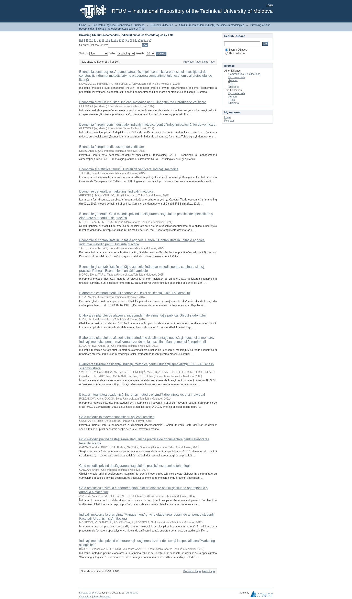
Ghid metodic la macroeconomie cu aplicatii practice (116, 417)
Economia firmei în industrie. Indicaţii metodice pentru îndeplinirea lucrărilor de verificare (142, 102)
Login (269, 5)
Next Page (208, 61)
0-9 (81, 40)
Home (82, 25)
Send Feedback (102, 596)
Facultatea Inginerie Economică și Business (118, 25)
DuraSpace (131, 592)
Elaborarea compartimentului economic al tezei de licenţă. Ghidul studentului (134, 293)
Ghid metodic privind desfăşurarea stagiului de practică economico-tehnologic (135, 465)
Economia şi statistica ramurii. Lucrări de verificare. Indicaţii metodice (128, 169)
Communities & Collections (244, 73)
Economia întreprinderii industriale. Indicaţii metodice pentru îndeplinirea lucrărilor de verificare (147, 124)
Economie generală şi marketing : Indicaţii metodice (116, 191)
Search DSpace (238, 49)
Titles (231, 83)
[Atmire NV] (261, 594)
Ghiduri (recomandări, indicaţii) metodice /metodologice (211, 25)
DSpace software (88, 592)
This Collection (237, 53)
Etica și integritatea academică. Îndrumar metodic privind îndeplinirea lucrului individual (142, 394)
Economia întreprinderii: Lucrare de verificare (111, 146)
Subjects (233, 86)
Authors (233, 80)
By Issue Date (236, 77)
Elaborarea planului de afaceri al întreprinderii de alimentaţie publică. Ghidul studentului (142, 315)
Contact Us (85, 596)
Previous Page (192, 61)
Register (229, 120)
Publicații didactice (162, 25)
